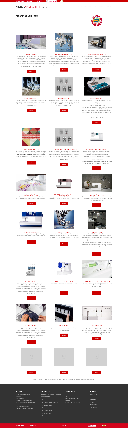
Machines (92, 397)
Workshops (93, 399)
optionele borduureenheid (24, 154)
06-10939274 (27, 400)
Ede (66, 396)
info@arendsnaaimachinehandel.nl (25, 402)
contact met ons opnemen (78, 379)
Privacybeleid (93, 407)
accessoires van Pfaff (61, 21)
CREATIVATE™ (93, 404)
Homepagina (93, 394)
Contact (92, 402)
